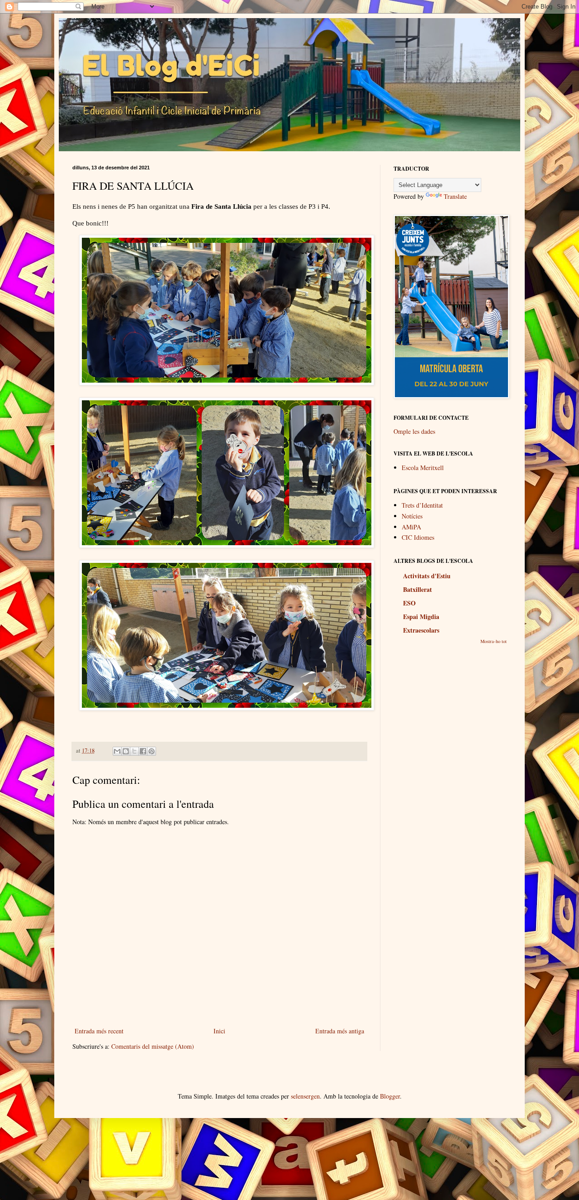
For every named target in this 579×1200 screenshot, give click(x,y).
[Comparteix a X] (134, 751)
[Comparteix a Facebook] (142, 751)
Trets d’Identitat (422, 505)
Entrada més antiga (339, 1031)
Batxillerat (417, 589)
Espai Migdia (421, 616)
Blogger (390, 1096)
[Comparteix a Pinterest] (151, 751)
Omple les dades (414, 431)
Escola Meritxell (423, 467)
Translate (455, 196)
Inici (219, 1031)
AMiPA (411, 527)
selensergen (305, 1096)
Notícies (412, 516)
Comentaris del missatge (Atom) (152, 1046)
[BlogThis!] (125, 751)
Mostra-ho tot (493, 641)
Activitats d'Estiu (427, 576)
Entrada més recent (99, 1031)
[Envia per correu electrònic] (117, 751)
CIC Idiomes (418, 537)
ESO (409, 603)
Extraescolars (421, 630)
